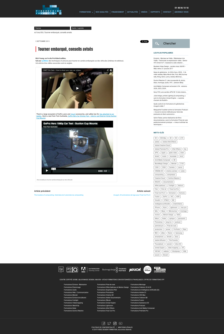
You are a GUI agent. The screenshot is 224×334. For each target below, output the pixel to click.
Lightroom (173, 207)
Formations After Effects (105, 308)
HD (172, 196)
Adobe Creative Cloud (162, 145)
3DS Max (163, 138)
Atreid (157, 156)
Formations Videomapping (73, 303)
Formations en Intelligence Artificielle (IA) (145, 290)
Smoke (169, 237)
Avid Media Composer (162, 160)
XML (184, 251)
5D (176, 138)
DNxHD (157, 182)
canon (180, 167)
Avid (181, 156)
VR (183, 248)
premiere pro (159, 226)
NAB (178, 215)
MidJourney (173, 211)
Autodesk (173, 156)
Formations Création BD (139, 298)
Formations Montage (138, 284)
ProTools (177, 229)
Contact (167, 12)
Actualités (132, 12)
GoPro (165, 196)
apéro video (173, 153)
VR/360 (157, 251)
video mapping (173, 248)
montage (183, 211)
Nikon (157, 218)
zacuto (157, 255)
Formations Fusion (137, 300)
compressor (171, 175)
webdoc (166, 251)
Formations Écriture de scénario (75, 298)
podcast (178, 222)
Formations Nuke (70, 308)
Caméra (172, 167)
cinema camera (171, 171)
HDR (177, 196)
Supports (155, 12)
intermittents (177, 204)
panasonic (181, 218)
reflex (163, 233)
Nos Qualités (102, 12)
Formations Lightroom (105, 305)
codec (183, 171)
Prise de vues (171, 226)
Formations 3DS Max (138, 295)
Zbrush (165, 255)
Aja (185, 149)
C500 (164, 167)
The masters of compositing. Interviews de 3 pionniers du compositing (58, 195)
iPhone (157, 207)
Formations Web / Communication (76, 292)
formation (172, 193)
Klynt (165, 207)
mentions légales (125, 327)
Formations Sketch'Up (71, 305)
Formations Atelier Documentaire (108, 298)
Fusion (157, 196)
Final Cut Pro (174, 189)
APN (156, 153)
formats (182, 193)
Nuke (164, 218)
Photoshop (159, 222)
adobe (157, 142)
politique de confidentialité (103, 327)
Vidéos (144, 12)
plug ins (169, 222)
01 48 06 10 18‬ (181, 8)
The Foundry (173, 240)
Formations (85, 12)
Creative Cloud (160, 178)
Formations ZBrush (104, 300)
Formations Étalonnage (72, 287)
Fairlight (171, 185)
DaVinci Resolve (174, 178)
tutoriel (169, 244)
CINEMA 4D (159, 171)
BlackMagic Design (161, 164)
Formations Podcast (138, 305)
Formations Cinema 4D (105, 295)
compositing (159, 175)
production (158, 229)
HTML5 (166, 200)
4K (171, 138)
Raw (184, 229)
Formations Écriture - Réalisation (75, 284)
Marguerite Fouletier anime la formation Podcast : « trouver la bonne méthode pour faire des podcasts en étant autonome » (171, 112)
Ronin (170, 233)
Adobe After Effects (169, 142)
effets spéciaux (160, 185)
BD (175, 160)
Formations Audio (70, 290)
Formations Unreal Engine (106, 303)
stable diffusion (160, 240)
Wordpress (176, 251)
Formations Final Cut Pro (106, 311)
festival (180, 185)
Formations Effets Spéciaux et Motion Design (113, 287)
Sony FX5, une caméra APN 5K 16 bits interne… (170, 92)
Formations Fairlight (71, 300)
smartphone (159, 237)
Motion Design (168, 215)
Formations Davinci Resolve (73, 311)
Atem (182, 153)
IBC (173, 200)
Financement (117, 12)
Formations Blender (71, 295)
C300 (157, 167)
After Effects (176, 149)
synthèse (44, 61)
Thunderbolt (159, 244)
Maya (163, 211)
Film (156, 189)
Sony (176, 237)
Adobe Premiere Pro (162, 149)
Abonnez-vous (181, 12)
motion (157, 215)
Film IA (163, 189)
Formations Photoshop (105, 292)
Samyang (179, 233)
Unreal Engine (159, 248)
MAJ (156, 211)
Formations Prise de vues (106, 284)
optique (172, 218)
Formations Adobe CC (138, 292)
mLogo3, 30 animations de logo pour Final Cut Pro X (131, 195)
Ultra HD (178, 244)
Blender (174, 164)
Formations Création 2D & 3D (141, 287)
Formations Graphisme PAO (107, 290)
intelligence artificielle (162, 204)
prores (168, 229)
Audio (164, 156)
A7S (181, 138)
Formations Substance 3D (140, 303)
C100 (182, 164)
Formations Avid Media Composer (143, 308)
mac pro (184, 207)
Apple (163, 153)
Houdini (157, 200)
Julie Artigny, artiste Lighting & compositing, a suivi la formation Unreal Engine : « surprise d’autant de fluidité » (170, 98)
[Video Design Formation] (48, 10)
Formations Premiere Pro (139, 311)
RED (156, 233)
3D (156, 138)
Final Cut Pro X (160, 193)
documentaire (168, 182)
